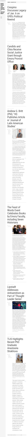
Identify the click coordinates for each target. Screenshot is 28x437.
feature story (18, 364)
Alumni (9, 129)
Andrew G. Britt (15, 140)
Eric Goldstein (14, 371)
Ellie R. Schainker (21, 371)
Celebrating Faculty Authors (17, 250)
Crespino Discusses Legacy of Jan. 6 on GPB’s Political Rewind (16, 13)
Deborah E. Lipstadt (16, 309)
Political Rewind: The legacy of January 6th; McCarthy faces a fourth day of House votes (18, 37)
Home (1, 16)
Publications (9, 226)
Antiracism (9, 130)
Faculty (9, 22)
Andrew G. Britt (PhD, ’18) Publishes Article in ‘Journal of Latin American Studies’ (16, 118)
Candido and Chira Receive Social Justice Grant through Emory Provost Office (15, 54)
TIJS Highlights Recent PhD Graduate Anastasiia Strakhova (15, 345)
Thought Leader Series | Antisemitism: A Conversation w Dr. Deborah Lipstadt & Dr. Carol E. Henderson (18, 330)
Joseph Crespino (15, 22)
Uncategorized (10, 357)
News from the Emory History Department (3, 8)
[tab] (1, 0)
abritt (13, 108)
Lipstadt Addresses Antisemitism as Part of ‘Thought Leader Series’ (15, 293)
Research (9, 73)
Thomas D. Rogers (18, 151)
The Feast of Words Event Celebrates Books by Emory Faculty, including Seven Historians (16, 215)
